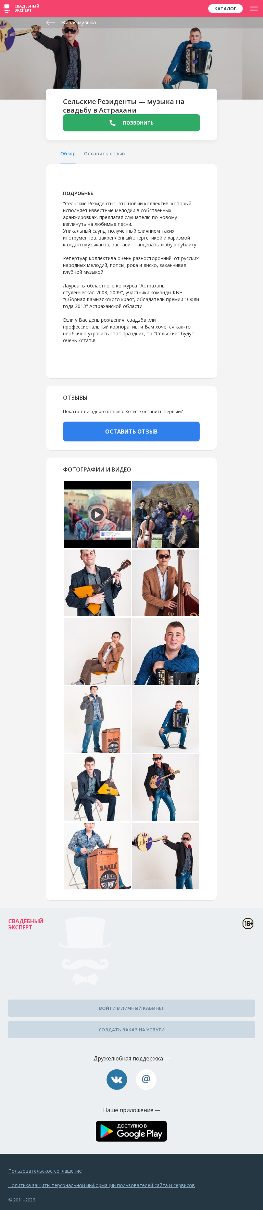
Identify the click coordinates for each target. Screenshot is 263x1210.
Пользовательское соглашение (45, 1171)
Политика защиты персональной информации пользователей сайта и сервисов (101, 1185)
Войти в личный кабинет (131, 1008)
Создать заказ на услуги (132, 1030)
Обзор (68, 153)
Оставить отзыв (104, 153)
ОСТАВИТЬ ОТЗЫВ (131, 431)
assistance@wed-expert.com (146, 1079)
